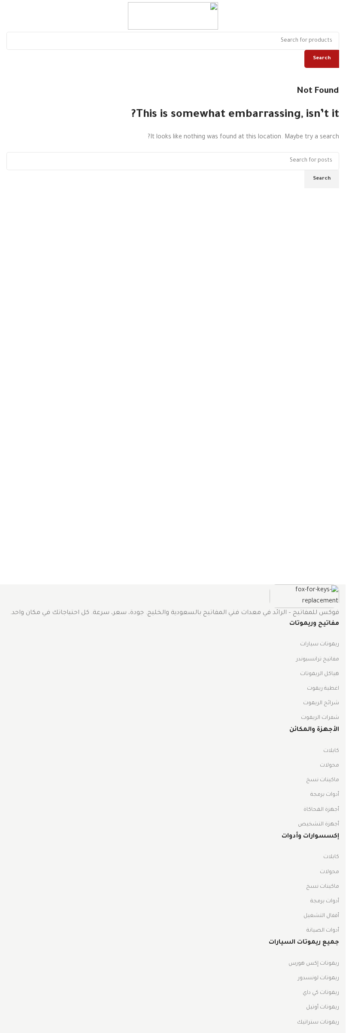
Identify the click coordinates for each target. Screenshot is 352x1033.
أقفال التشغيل (321, 916)
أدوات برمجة (324, 795)
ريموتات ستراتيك (318, 1023)
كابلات (331, 751)
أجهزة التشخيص (318, 825)
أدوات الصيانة (322, 931)
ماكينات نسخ (322, 780)
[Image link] (304, 596)
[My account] (6, 15)
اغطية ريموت (323, 689)
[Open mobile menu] (335, 15)
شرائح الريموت (321, 703)
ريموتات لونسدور (318, 978)
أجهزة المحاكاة (321, 810)
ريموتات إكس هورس (313, 964)
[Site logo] (173, 16)
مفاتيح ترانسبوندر (317, 660)
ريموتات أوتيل (322, 1008)
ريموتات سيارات (319, 645)
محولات (329, 766)
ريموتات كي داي (321, 993)
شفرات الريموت (320, 718)
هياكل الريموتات (319, 674)
